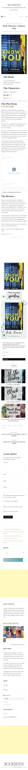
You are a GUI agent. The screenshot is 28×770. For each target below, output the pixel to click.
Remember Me (7, 695)
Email (4, 480)
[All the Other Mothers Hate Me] (14, 636)
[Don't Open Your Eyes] (12, 628)
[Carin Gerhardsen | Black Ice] (13, 393)
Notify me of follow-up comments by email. (12, 506)
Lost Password (7, 704)
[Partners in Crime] (22, 628)
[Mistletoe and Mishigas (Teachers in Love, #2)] (22, 632)
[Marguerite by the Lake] (9, 628)
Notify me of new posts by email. (10, 511)
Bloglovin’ (9, 234)
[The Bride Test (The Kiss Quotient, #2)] (14, 632)
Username (5, 685)
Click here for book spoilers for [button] (12, 192)
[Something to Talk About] (9, 632)
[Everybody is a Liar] (4, 635)
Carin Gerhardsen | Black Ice (13, 402)
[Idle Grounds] (7, 636)
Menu (4, 16)
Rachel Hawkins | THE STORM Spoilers (12, 529)
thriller (3, 427)
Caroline (6, 31)
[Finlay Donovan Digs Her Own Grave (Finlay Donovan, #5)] (12, 636)
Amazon (10, 98)
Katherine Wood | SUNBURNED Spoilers (13, 536)
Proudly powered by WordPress (7, 767)
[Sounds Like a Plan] (7, 632)
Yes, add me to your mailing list (11, 501)
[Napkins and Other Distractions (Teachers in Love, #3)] (4, 632)
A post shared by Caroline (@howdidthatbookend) (14, 187)
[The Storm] (4, 628)
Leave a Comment (22, 31)
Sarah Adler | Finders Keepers (10, 538)
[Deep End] (20, 636)
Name (5, 474)
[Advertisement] (14, 583)
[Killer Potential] (17, 636)
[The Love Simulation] (9, 636)
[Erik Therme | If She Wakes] (13, 376)
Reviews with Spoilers (17, 23)
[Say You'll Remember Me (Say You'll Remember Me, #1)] (17, 628)
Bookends (14, 5)
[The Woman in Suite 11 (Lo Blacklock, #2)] (14, 628)
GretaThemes (24, 767)
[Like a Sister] (20, 632)
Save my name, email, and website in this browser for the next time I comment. (14, 496)
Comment (5, 462)
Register (6, 702)
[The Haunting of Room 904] (12, 632)
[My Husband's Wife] (7, 628)
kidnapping (15, 425)
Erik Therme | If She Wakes (13, 384)
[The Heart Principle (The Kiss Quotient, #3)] (17, 632)
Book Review (9, 23)
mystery (20, 425)
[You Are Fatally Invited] (4, 640)
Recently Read (10, 623)
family (10, 425)
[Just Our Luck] (20, 628)
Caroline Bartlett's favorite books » (18, 644)
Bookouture (4, 425)
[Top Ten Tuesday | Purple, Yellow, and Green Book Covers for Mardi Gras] (13, 411)
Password (5, 689)
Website (5, 487)
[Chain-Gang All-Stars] (22, 636)
